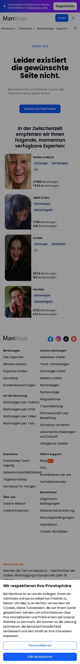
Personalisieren (40, 645)
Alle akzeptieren (40, 656)
